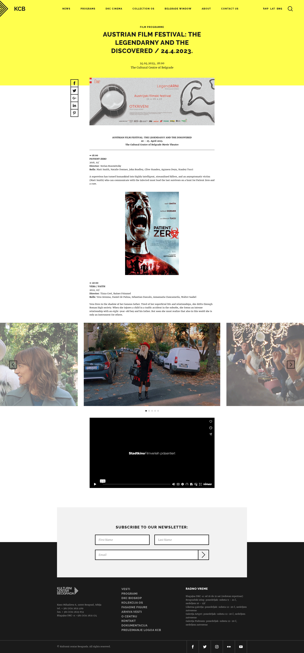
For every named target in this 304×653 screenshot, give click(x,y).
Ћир (266, 8)
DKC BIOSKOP (131, 598)
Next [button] (291, 365)
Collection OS (144, 8)
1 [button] (146, 411)
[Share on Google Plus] (74, 98)
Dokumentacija (134, 625)
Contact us (230, 8)
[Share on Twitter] (74, 91)
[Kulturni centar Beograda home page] (12, 8)
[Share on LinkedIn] (74, 105)
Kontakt (128, 620)
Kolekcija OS (132, 602)
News (66, 8)
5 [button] (158, 411)
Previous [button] (13, 365)
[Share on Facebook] (74, 83)
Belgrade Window (178, 8)
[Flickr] (229, 647)
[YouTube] (241, 647)
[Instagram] (217, 647)
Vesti (125, 589)
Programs (88, 8)
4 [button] (155, 411)
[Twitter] (205, 647)
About (206, 8)
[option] (152, 233)
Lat (272, 8)
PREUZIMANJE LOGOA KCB (141, 630)
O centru (129, 616)
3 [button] (152, 411)
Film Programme (152, 27)
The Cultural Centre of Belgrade (152, 67)
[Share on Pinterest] (74, 113)
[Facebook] (193, 647)
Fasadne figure (134, 607)
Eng (279, 8)
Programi (129, 593)
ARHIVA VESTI (131, 611)
